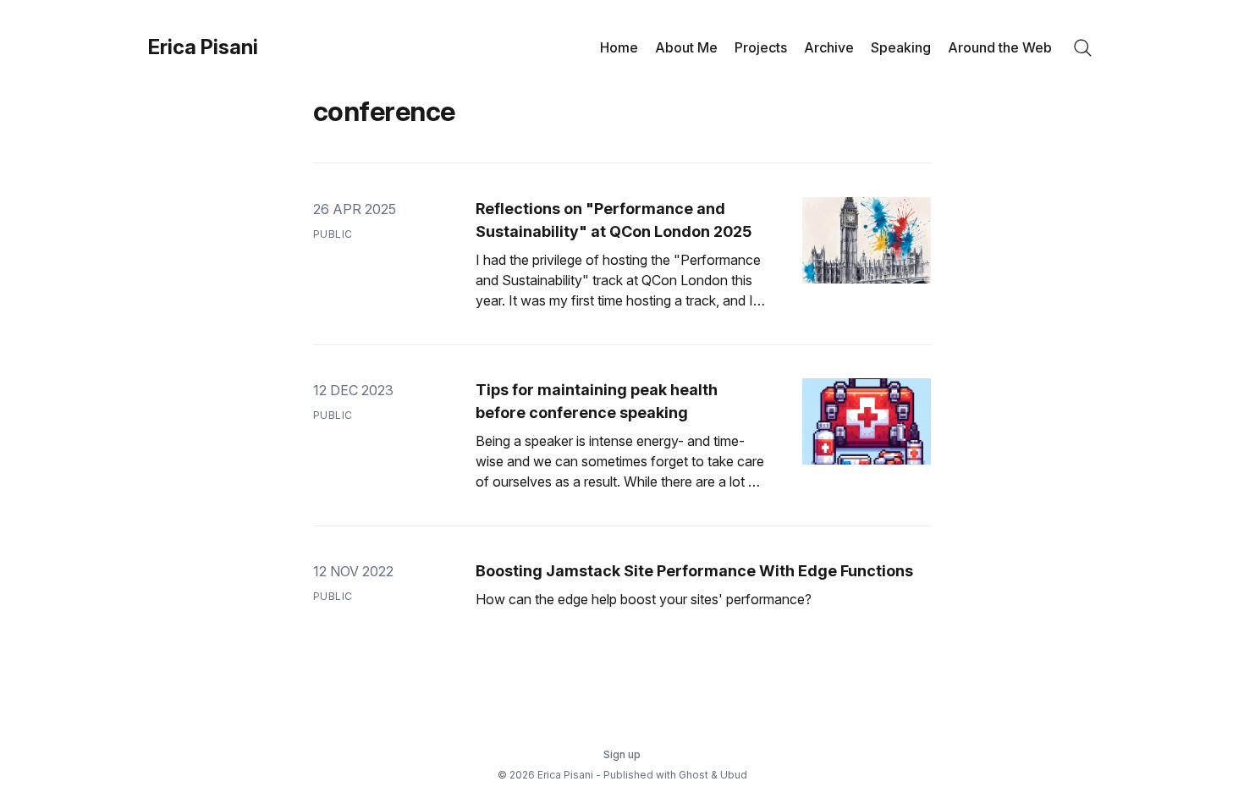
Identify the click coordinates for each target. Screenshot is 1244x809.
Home (619, 47)
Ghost (693, 774)
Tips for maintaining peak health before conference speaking (597, 401)
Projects (761, 47)
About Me (686, 47)
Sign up (622, 754)
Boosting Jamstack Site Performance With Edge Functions (694, 571)
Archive (829, 47)
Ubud (733, 774)
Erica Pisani (203, 47)
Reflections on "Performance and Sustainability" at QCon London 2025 (613, 220)
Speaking (901, 47)
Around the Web (1000, 47)
